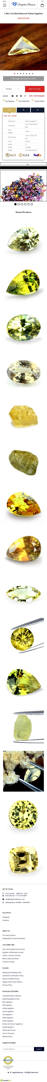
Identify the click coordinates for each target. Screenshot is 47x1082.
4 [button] (23, 73)
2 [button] (17, 73)
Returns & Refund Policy (11, 979)
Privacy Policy (7, 985)
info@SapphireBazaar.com (15, 899)
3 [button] (20, 73)
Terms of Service (8, 1033)
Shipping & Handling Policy (12, 972)
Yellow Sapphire (8, 1008)
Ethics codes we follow (10, 959)
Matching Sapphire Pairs (11, 999)
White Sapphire (8, 1018)
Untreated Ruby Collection (12, 996)
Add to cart (35, 89)
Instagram (6, 917)
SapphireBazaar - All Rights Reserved (25, 1072)
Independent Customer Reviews (14, 938)
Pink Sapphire (7, 1005)
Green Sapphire (8, 1011)
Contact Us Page (8, 962)
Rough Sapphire (8, 1027)
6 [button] (29, 73)
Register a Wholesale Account (13, 952)
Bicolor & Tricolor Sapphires (13, 1024)
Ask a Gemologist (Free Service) (14, 949)
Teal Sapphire (7, 1015)
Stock (9, 89)
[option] (23, 46)
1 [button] (14, 73)
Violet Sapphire (8, 1021)
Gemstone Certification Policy (13, 976)
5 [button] (26, 73)
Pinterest (6, 920)
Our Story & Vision (9, 935)
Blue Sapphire (7, 1002)
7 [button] (32, 73)
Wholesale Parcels (9, 1030)
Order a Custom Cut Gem (12, 955)
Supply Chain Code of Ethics (12, 982)
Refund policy (7, 1036)
